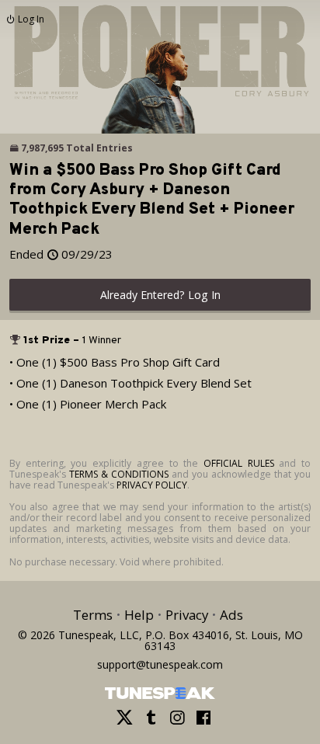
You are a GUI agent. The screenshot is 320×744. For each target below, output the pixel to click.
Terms (93, 615)
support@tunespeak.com (160, 663)
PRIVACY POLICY (152, 485)
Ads (231, 615)
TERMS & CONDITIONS (119, 474)
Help (139, 615)
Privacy (186, 615)
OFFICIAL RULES (238, 463)
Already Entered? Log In (160, 294)
